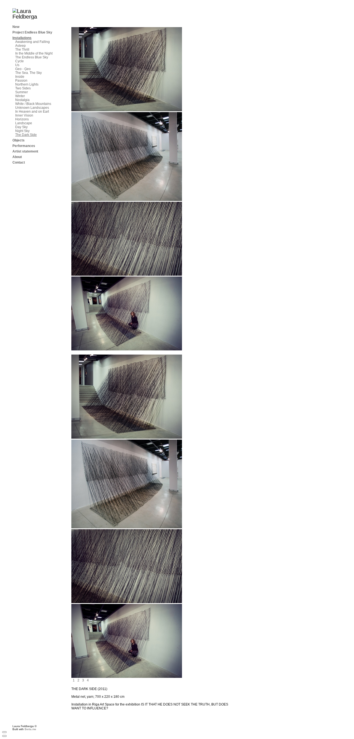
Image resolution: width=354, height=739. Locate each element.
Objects (18, 140)
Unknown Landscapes (32, 108)
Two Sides (23, 88)
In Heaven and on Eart (32, 111)
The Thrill (22, 49)
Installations (22, 38)
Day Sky (21, 127)
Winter (20, 96)
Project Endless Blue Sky (32, 32)
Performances (23, 146)
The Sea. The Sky (28, 73)
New (15, 27)
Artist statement (25, 151)
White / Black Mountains (33, 104)
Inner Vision (24, 115)
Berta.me (30, 729)
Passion (21, 80)
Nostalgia (22, 100)
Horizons (22, 119)
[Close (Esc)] (4, 732)
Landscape (23, 123)
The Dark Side (26, 135)
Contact (18, 162)
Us (17, 65)
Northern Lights (26, 84)
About (17, 157)
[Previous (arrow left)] (4, 736)
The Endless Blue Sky (31, 57)
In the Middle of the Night (34, 53)
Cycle (19, 61)
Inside (19, 77)
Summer (21, 92)
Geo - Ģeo (23, 69)
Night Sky (22, 131)
